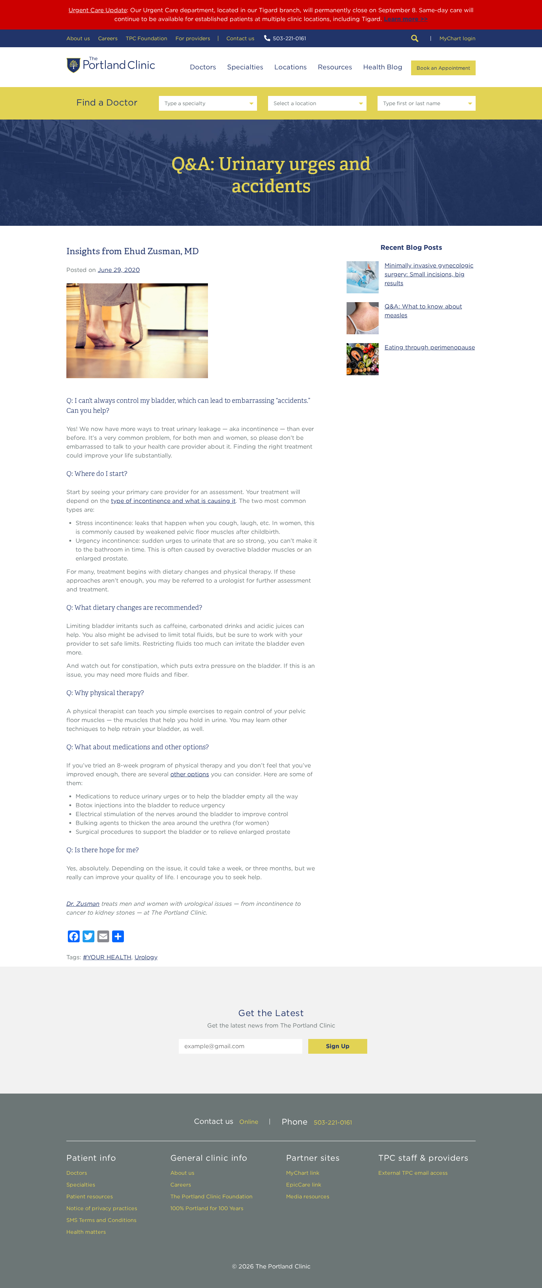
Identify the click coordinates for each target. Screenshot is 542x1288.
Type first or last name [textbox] (411, 103)
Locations (290, 67)
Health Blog (382, 67)
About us (78, 38)
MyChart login (457, 38)
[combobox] (208, 103)
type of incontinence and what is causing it (173, 500)
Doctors (203, 67)
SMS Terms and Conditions (101, 1220)
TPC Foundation (146, 38)
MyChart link (302, 1173)
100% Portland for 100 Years (206, 1208)
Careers (108, 38)
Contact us (240, 38)
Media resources (307, 1196)
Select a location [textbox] (295, 103)
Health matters (86, 1232)
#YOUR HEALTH (107, 957)
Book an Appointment (443, 68)
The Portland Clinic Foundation (211, 1196)
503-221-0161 (289, 38)
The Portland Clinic (110, 65)
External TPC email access (413, 1173)
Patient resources (89, 1196)
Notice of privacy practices (101, 1208)
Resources (335, 67)
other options (189, 774)
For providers (193, 38)
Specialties (245, 67)
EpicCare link (303, 1184)
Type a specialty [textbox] (184, 103)
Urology (146, 957)
